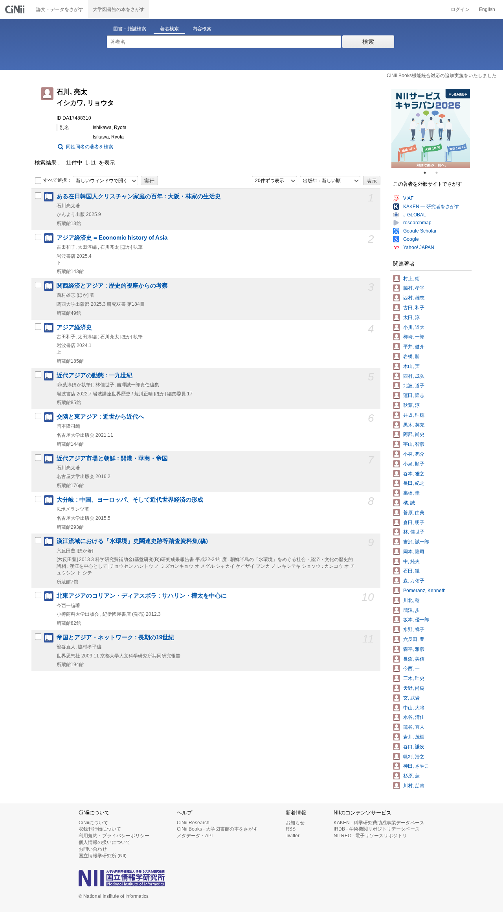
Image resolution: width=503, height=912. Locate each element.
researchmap (417, 222)
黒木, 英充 (413, 425)
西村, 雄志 (413, 298)
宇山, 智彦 (413, 444)
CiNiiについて (93, 822)
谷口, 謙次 (413, 747)
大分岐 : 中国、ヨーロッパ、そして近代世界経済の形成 (130, 500)
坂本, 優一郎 (416, 619)
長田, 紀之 (413, 483)
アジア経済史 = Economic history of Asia (112, 237)
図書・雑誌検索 (129, 28)
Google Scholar (420, 231)
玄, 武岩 (411, 698)
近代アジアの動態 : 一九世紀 (94, 375)
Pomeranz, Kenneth (424, 590)
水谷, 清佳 (413, 717)
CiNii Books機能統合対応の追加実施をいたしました (442, 75)
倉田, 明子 (413, 522)
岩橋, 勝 (411, 356)
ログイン (460, 9)
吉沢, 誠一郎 (416, 542)
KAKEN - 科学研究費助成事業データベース (379, 822)
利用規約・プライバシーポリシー (114, 835)
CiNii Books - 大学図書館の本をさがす (217, 829)
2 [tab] (440, 173)
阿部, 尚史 (413, 434)
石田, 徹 (411, 571)
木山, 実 (411, 366)
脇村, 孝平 (413, 288)
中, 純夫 (411, 561)
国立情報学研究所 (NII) (103, 855)
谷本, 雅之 (413, 473)
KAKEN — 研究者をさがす (431, 206)
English (487, 9)
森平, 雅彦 (413, 649)
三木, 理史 (413, 678)
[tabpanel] (430, 128)
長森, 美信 (413, 659)
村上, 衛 (411, 278)
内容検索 (202, 28)
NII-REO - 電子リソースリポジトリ (370, 835)
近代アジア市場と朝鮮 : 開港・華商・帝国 (112, 458)
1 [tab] (428, 173)
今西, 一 (411, 668)
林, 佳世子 (413, 532)
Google (411, 239)
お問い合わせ (93, 849)
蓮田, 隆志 (413, 395)
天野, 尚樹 (413, 688)
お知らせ (295, 822)
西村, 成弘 (413, 376)
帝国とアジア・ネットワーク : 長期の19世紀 (115, 637)
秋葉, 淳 (411, 405)
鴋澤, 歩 (411, 610)
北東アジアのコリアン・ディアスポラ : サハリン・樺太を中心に (142, 596)
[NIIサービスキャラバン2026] (430, 128)
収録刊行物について (100, 829)
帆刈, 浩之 (413, 756)
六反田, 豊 (413, 639)
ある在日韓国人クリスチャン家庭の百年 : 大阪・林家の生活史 (139, 196)
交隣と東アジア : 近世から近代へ (100, 417)
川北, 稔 (411, 600)
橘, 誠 (409, 503)
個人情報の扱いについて (104, 842)
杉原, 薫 (411, 776)
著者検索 (169, 28)
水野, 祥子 (413, 629)
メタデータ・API (195, 835)
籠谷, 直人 (413, 727)
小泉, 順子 (413, 464)
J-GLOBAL (414, 215)
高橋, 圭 (411, 493)
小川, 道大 (413, 327)
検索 (368, 41)
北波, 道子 (413, 385)
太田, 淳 (411, 317)
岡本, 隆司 (413, 551)
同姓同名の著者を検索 (89, 147)
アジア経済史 (74, 327)
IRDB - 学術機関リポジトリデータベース (377, 829)
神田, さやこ (416, 766)
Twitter (292, 835)
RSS (291, 829)
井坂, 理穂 (413, 415)
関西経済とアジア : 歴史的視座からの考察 (112, 285)
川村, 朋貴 (413, 785)
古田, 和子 (413, 307)
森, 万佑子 (413, 580)
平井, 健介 (413, 346)
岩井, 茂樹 (413, 737)
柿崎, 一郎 (413, 337)
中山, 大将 (413, 708)
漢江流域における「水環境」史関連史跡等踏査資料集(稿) (132, 541)
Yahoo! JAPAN (418, 247)
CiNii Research (193, 822)
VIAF (408, 198)
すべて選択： (57, 180)
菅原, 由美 (413, 512)
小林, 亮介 (413, 454)
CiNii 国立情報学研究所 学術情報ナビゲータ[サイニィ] (15, 9)
